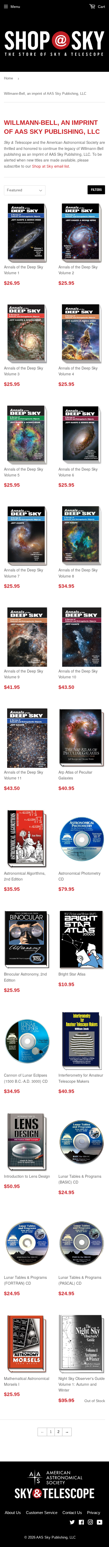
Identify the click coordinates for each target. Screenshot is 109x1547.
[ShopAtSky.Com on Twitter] (72, 1523)
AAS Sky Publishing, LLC (56, 1537)
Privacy (93, 1512)
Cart (101, 6)
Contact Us (72, 1512)
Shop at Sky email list (50, 166)
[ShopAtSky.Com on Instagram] (90, 1523)
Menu (15, 6)
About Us (13, 1512)
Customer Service (41, 1512)
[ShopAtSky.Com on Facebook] (81, 1523)
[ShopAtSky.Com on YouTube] (99, 1523)
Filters (96, 190)
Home (8, 78)
